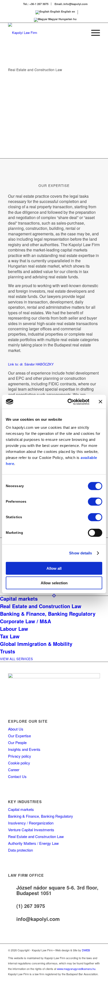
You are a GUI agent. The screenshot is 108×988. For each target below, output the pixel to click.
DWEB (86, 950)
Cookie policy (19, 762)
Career (13, 769)
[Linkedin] (96, 981)
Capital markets (21, 809)
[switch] (95, 501)
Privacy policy (19, 756)
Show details (80, 553)
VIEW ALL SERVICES (16, 658)
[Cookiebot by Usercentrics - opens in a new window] (67, 401)
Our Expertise (19, 735)
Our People (17, 742)
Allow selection (54, 583)
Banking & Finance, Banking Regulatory (40, 816)
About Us (15, 729)
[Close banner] (100, 401)
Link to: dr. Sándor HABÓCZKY (31, 364)
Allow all (54, 568)
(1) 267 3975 (30, 905)
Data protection (20, 850)
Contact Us (17, 776)
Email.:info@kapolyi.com (71, 4)
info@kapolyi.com (38, 918)
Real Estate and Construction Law (36, 836)
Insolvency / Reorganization (30, 822)
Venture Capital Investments (31, 829)
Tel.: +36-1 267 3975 (35, 4)
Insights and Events (24, 749)
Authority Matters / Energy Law (33, 843)
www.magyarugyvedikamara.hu (76, 969)
